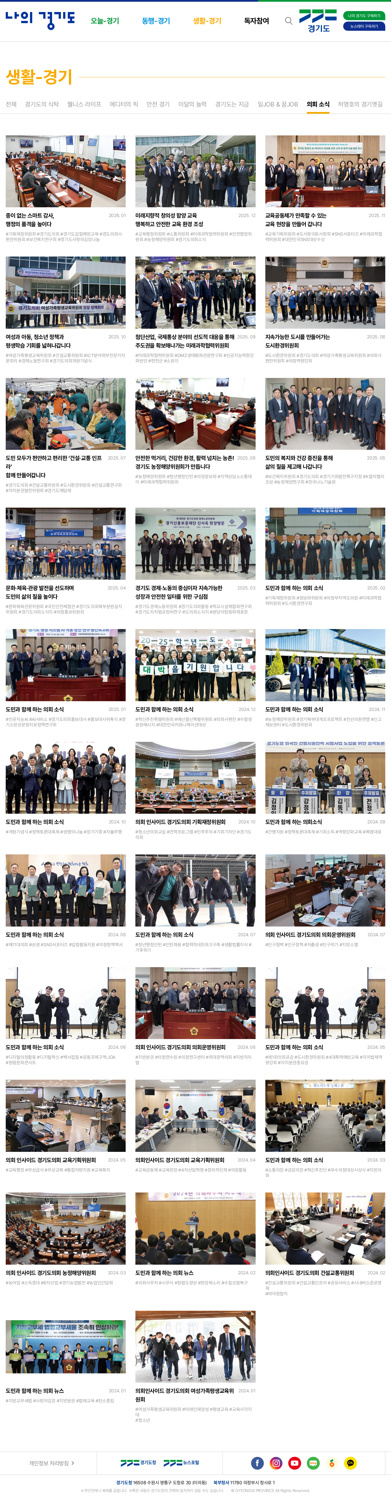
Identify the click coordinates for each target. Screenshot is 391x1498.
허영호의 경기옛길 (360, 104)
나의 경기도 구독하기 (364, 15)
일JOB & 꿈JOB (278, 104)
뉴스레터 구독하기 (364, 26)
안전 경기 (158, 104)
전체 (11, 104)
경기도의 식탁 (42, 104)
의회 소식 (318, 104)
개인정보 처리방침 (48, 1463)
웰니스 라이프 (84, 104)
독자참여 (256, 21)
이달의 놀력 (192, 104)
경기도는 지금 (232, 104)
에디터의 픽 (124, 104)
